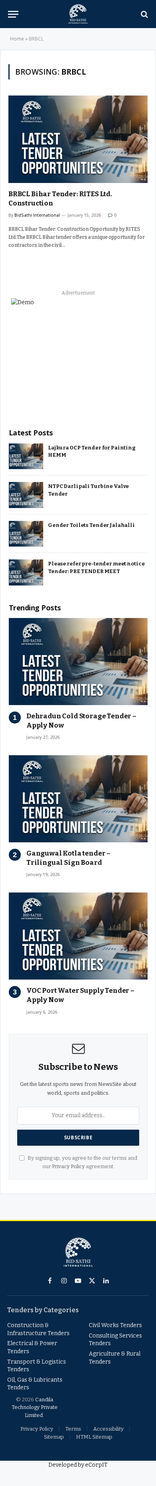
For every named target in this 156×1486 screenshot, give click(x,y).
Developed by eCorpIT (78, 1465)
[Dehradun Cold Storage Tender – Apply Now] (78, 661)
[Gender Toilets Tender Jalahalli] (26, 534)
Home (17, 38)
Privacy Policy (68, 1166)
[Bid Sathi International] (78, 14)
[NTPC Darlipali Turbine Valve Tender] (26, 495)
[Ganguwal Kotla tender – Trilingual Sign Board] (78, 798)
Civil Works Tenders (115, 1325)
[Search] (143, 14)
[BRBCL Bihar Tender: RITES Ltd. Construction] (78, 139)
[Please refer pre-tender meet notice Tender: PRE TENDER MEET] (26, 572)
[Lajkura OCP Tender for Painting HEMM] (26, 456)
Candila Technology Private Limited (35, 1407)
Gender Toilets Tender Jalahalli (91, 525)
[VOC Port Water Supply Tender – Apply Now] (78, 936)
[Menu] (13, 14)
